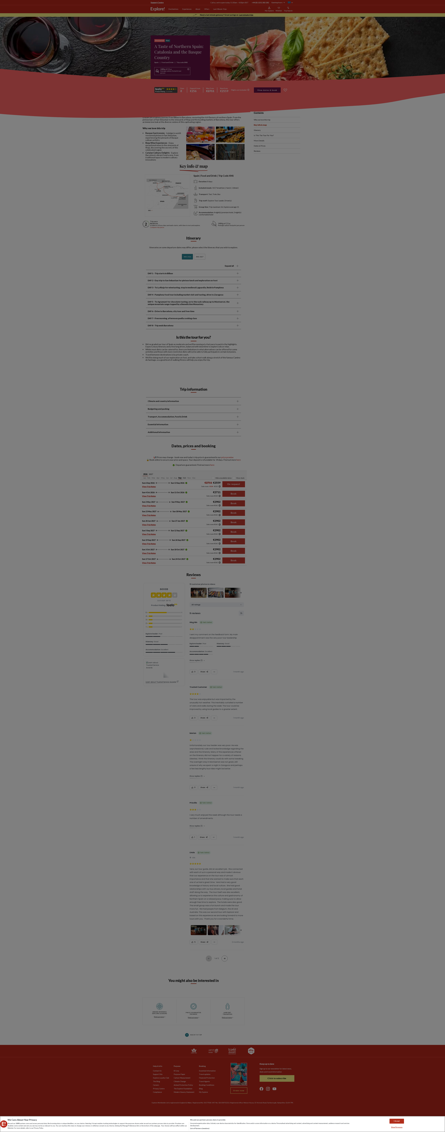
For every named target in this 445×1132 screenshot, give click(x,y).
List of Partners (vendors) (199, 1128)
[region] (222, 1124)
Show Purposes (397, 1127)
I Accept (397, 1121)
